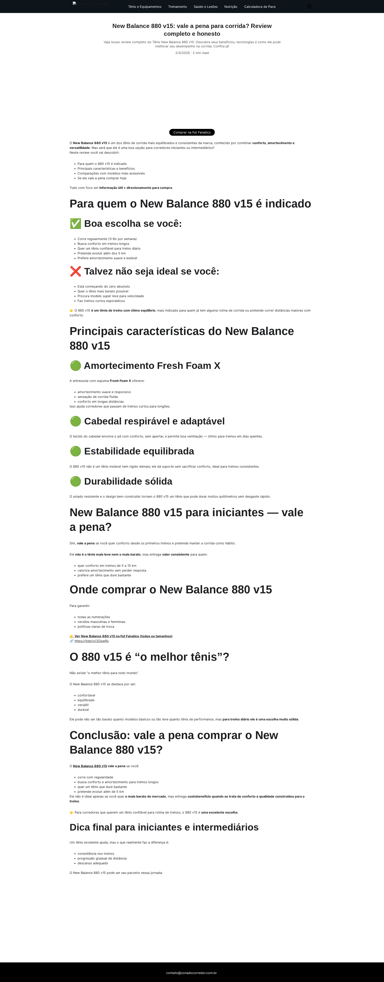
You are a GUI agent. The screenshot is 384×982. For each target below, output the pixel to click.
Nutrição (230, 7)
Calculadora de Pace (260, 7)
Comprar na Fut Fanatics (192, 132)
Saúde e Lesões (206, 7)
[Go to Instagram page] (309, 7)
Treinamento (177, 7)
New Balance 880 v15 (90, 766)
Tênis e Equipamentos (144, 7)
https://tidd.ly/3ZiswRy (92, 641)
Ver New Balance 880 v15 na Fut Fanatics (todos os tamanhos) (124, 636)
